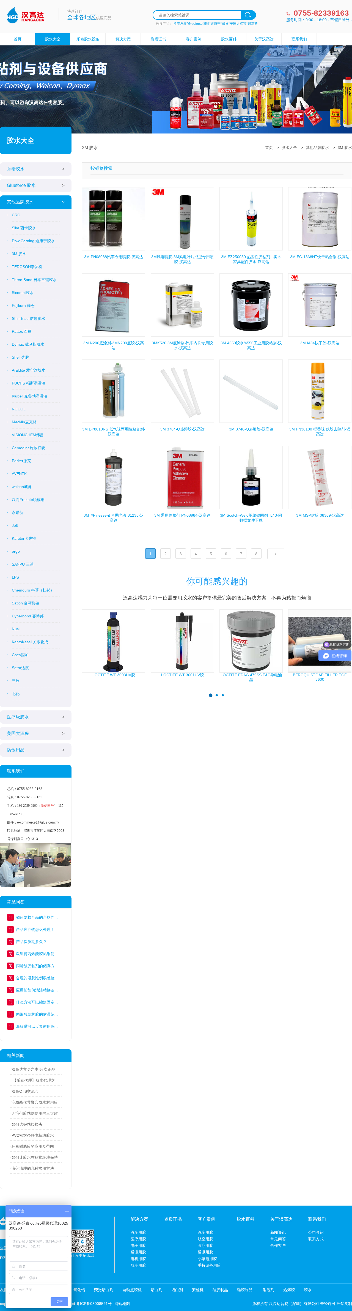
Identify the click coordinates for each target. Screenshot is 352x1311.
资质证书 (158, 39)
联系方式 (316, 1239)
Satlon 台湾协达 (25, 603)
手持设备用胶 (209, 1265)
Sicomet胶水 (23, 292)
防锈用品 (15, 750)
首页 (17, 39)
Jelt (15, 525)
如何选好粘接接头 (27, 1124)
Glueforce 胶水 (21, 185)
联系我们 (299, 39)
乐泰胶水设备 (88, 39)
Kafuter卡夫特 (24, 538)
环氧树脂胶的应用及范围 (33, 1146)
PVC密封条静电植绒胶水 (33, 1135)
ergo (16, 551)
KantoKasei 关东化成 (30, 642)
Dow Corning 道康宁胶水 (33, 241)
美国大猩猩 (18, 733)
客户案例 (193, 39)
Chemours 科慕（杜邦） (33, 590)
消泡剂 (268, 1290)
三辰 (16, 680)
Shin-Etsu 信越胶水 (28, 318)
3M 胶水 (19, 254)
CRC (16, 215)
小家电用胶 (207, 1259)
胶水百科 (229, 39)
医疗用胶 (138, 1239)
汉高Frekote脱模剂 (28, 499)
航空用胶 (138, 1265)
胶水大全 (53, 39)
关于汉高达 (264, 39)
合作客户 (278, 1245)
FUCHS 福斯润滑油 (28, 383)
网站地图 (122, 1303)
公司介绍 (316, 1232)
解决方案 (123, 39)
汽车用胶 (138, 1232)
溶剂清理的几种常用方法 (33, 1168)
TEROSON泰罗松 (27, 267)
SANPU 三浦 (23, 564)
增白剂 (156, 1290)
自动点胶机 (132, 1290)
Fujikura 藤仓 (23, 305)
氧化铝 (79, 1290)
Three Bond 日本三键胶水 (34, 279)
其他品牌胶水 (20, 202)
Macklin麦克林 (24, 422)
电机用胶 (138, 1259)
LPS (15, 577)
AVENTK (19, 473)
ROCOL (19, 409)
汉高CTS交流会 (25, 1091)
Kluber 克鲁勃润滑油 (29, 396)
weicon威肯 (22, 486)
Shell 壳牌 (20, 357)
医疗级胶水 (18, 717)
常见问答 (278, 1239)
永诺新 (17, 512)
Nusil (16, 629)
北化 (16, 693)
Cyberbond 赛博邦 (28, 616)
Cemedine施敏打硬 (28, 448)
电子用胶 (138, 1245)
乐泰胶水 (15, 169)
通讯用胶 (138, 1252)
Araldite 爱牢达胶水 (28, 370)
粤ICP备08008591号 (94, 1303)
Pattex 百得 (22, 331)
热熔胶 (289, 1290)
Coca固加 (20, 655)
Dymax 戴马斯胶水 (28, 344)
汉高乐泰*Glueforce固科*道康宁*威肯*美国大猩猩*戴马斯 (216, 24)
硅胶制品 (220, 1290)
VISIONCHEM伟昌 (28, 435)
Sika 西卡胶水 (24, 228)
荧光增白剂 (103, 1290)
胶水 (308, 1290)
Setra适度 (20, 668)
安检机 (198, 1290)
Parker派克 (21, 461)
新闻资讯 (278, 1232)
